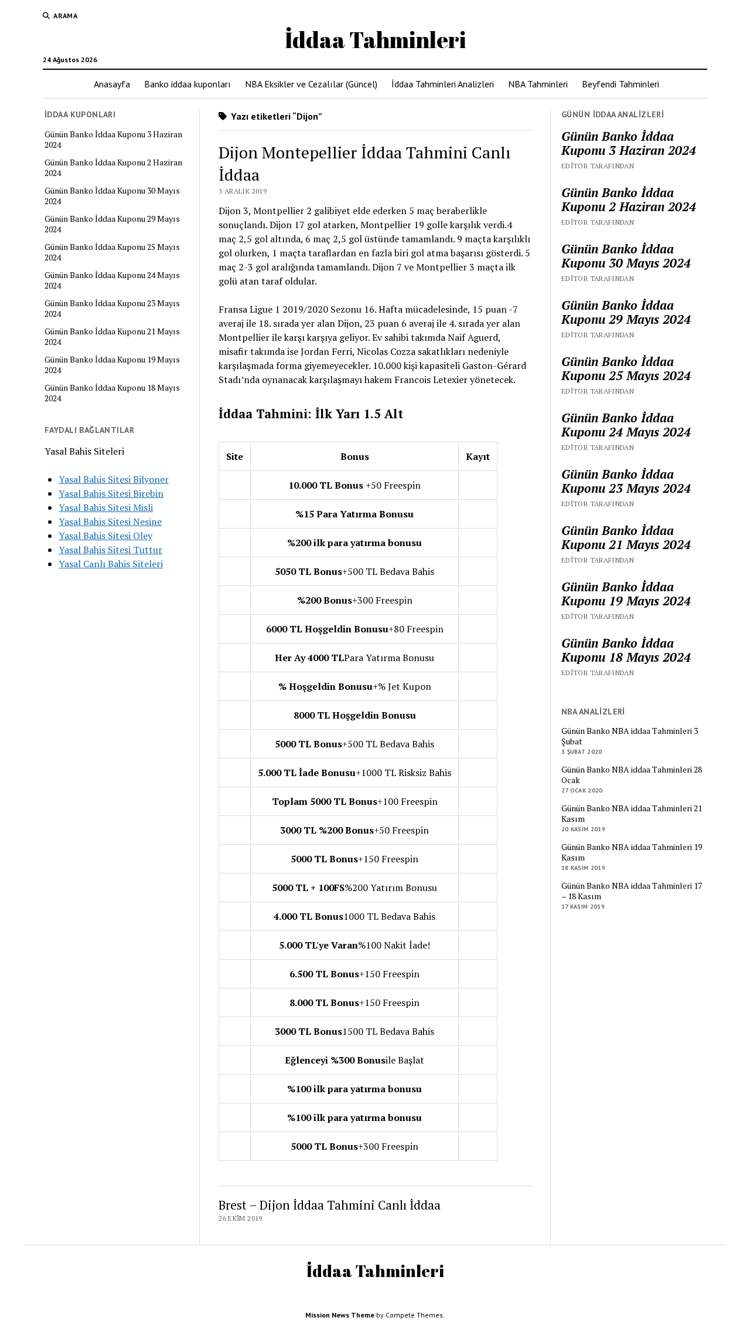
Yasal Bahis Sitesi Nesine (110, 521)
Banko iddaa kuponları (187, 84)
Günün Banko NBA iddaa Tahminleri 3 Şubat (629, 736)
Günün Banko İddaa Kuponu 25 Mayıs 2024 (112, 252)
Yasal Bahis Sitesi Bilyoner (114, 479)
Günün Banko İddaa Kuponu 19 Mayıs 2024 (112, 364)
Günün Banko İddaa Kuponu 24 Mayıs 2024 (112, 280)
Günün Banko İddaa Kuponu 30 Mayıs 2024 (112, 195)
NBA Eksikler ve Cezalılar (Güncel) (311, 84)
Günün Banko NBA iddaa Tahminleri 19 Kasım (631, 852)
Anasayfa (112, 84)
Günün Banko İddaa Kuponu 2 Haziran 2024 (113, 167)
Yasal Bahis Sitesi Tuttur (110, 549)
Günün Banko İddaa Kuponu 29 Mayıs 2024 (112, 224)
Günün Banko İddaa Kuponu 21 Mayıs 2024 (112, 336)
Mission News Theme (339, 1314)
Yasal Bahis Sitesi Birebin (111, 493)
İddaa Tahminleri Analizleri (442, 84)
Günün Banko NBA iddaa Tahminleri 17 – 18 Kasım (631, 891)
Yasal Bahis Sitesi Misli (106, 507)
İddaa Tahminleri (375, 40)
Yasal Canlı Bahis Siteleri (111, 563)
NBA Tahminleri (538, 84)
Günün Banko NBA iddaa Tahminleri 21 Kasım (631, 813)
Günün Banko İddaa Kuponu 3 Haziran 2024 (113, 139)
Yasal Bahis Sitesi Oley (105, 535)
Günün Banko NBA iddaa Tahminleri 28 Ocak (631, 774)
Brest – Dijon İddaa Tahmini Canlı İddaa (330, 1205)
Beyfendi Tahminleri (620, 84)
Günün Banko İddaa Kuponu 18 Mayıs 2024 (112, 393)
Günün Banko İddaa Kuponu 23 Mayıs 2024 (112, 308)
